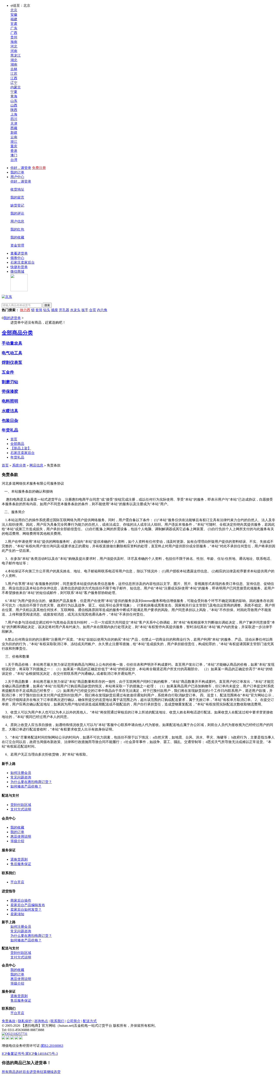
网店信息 (36, 465)
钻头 (46, 310)
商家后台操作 (20, 900)
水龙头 (75, 310)
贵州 (13, 37)
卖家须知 (17, 914)
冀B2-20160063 (52, 1045)
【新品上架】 (20, 448)
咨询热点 (41, 1021)
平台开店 (17, 882)
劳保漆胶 (10, 391)
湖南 (13, 64)
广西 (13, 33)
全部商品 (17, 444)
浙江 (13, 141)
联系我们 (57, 1021)
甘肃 (13, 23)
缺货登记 (17, 205)
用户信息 (17, 221)
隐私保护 (25, 1021)
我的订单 (17, 172)
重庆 (13, 146)
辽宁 (13, 82)
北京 (13, 10)
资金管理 (17, 245)
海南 (13, 42)
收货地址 (17, 189)
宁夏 (13, 92)
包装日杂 (10, 420)
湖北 (13, 60)
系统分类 (19, 465)
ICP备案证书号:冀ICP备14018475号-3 (30, 1053)
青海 (13, 96)
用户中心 (17, 177)
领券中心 (17, 258)
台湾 (13, 160)
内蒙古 (15, 87)
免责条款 (9, 1021)
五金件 (8, 372)
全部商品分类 (17, 333)
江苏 (13, 73)
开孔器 (64, 310)
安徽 (13, 14)
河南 (13, 51)
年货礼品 (10, 430)
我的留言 (17, 197)
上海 (13, 114)
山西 (13, 105)
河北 (13, 46)
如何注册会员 (20, 773)
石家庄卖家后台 (22, 262)
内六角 (102, 310)
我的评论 (17, 213)
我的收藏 (17, 237)
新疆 (13, 132)
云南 (13, 137)
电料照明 (10, 401)
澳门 (13, 155)
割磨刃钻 (10, 382)
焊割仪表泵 (12, 362)
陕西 (13, 110)
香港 (13, 151)
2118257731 (18, 1034)
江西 (13, 78)
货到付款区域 (20, 805)
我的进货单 (12, 318)
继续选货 (54, 1072)
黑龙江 (15, 55)
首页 (13, 439)
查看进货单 (19, 253)
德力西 (25, 310)
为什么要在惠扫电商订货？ (31, 782)
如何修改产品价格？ (26, 786)
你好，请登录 (20, 168)
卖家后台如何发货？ (26, 909)
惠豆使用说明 (20, 836)
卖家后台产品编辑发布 (27, 905)
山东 (13, 101)
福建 (13, 19)
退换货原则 (19, 859)
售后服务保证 (20, 864)
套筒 (38, 310)
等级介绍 (17, 841)
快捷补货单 (19, 267)
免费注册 (39, 168)
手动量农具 (12, 343)
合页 (92, 310)
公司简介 (74, 1021)
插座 (54, 310)
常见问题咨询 (20, 777)
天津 (13, 123)
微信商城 (17, 271)
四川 (13, 119)
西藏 (13, 128)
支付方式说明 (20, 809)
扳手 (84, 310)
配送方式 (90, 1021)
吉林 (13, 69)
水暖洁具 (10, 411)
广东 (13, 28)
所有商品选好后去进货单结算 (24, 1072)
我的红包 (17, 229)
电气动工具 (12, 353)
